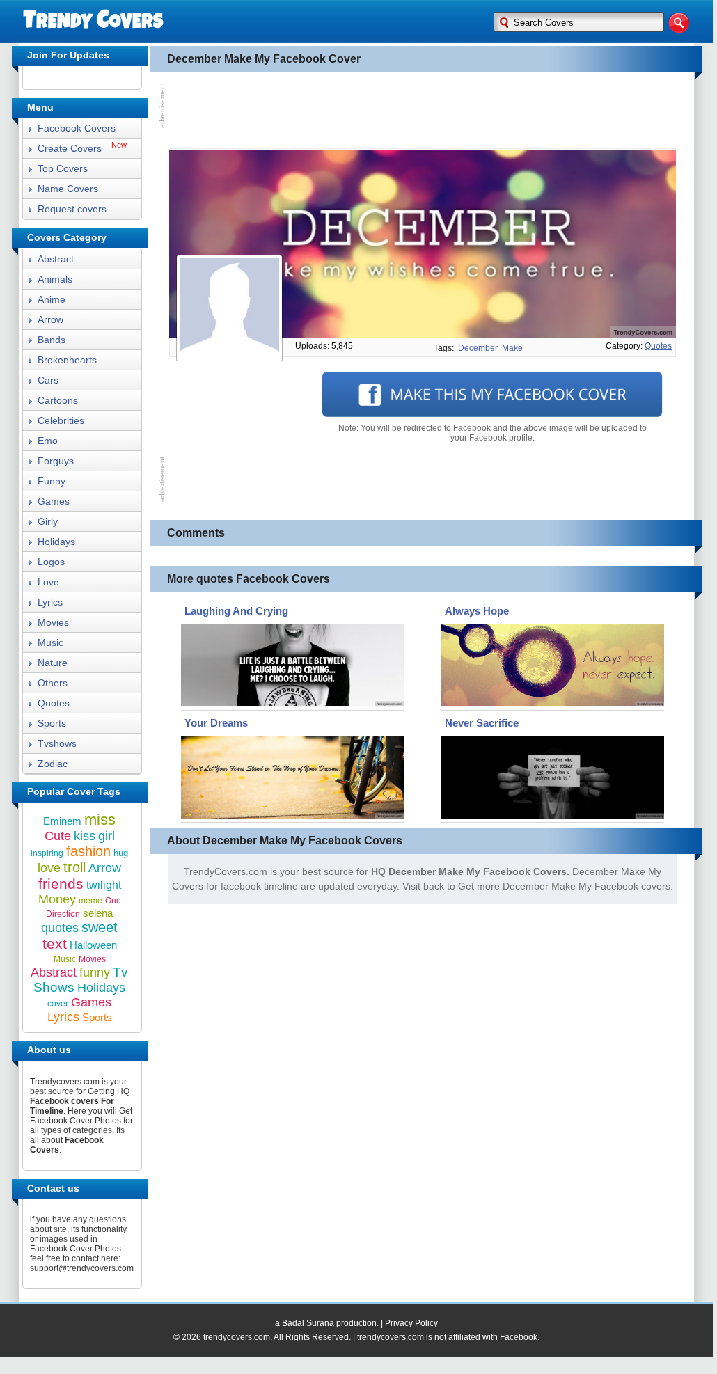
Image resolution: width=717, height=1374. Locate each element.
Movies (53, 622)
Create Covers (70, 148)
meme (90, 901)
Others (53, 682)
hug (120, 853)
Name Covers (68, 188)
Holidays (56, 541)
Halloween (93, 945)
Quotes (54, 703)
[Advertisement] (422, 110)
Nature (53, 662)
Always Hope (477, 611)
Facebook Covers (77, 128)
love (49, 868)
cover (57, 1004)
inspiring (47, 853)
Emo (48, 440)
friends (61, 884)
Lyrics (50, 602)
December (478, 348)
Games (54, 501)
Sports (52, 723)
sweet (99, 927)
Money (57, 899)
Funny (51, 481)
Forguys (56, 460)
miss (100, 819)
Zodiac (53, 763)
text (54, 943)
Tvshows (57, 743)
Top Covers (63, 168)
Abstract (56, 258)
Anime (51, 299)
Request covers (72, 208)
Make (512, 348)
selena (98, 913)
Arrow (50, 319)
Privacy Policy (411, 1323)
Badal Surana (308, 1323)
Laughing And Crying (236, 611)
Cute (58, 836)
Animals (55, 279)
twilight (103, 885)
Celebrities (61, 420)
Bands (51, 339)
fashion (88, 851)
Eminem (62, 821)
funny (94, 972)
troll (74, 867)
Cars (48, 380)
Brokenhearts (67, 359)
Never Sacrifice (482, 723)
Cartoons (58, 400)
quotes (658, 346)
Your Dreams (216, 723)
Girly (48, 521)
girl (106, 836)
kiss (84, 836)
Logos (51, 561)
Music (50, 642)
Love (48, 581)
